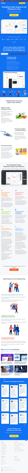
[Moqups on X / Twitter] (3, 467)
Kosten (2, 459)
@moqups (21, 387)
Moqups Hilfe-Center (16, 458)
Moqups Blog (2, 458)
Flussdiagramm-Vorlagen (17, 447)
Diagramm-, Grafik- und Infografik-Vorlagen (19, 449)
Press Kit (2, 464)
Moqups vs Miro (3, 454)
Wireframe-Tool (3, 443)
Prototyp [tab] (16, 53)
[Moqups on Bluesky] (1, 467)
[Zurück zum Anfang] (26, 440)
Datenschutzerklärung (12, 470)
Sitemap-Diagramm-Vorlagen (17, 448)
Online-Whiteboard (3, 447)
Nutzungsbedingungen (6, 470)
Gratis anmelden (14, 15)
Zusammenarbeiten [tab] (23, 53)
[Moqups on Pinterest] (10, 467)
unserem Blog (9, 349)
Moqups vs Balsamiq (3, 452)
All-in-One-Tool (3, 449)
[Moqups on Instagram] (8, 467)
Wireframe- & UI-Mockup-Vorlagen (18, 443)
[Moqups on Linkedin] (5, 467)
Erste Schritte (2, 460)
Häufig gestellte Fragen (17, 460)
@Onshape (15, 421)
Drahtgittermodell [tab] (4, 53)
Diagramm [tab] (11, 53)
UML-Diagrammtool (3, 448)
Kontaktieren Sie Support (17, 459)
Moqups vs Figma (3, 453)
